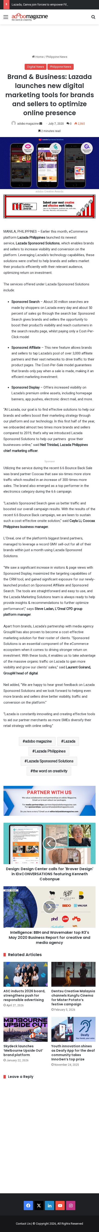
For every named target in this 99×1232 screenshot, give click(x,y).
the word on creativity (50, 771)
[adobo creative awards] (49, 206)
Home (39, 57)
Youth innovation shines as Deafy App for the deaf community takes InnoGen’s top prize (73, 1053)
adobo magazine (28, 123)
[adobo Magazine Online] (30, 17)
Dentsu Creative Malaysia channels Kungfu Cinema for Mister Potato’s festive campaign (73, 998)
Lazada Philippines (50, 751)
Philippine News (56, 57)
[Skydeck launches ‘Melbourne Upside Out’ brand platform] (25, 1029)
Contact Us (23, 1223)
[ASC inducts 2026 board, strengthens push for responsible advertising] (25, 974)
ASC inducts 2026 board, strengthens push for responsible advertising (24, 995)
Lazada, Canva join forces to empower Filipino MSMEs (48, 4)
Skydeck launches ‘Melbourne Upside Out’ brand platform (23, 1050)
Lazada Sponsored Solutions (50, 761)
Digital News (35, 66)
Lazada (69, 741)
